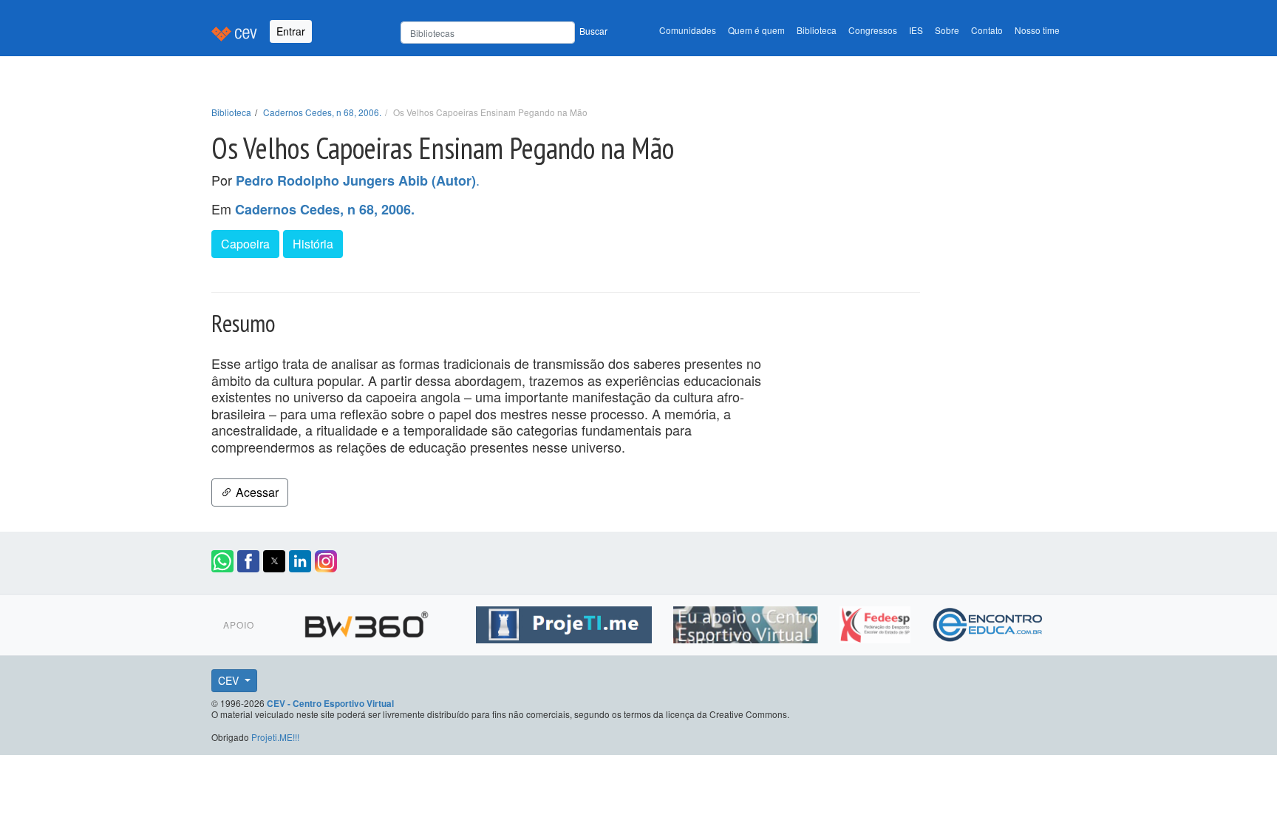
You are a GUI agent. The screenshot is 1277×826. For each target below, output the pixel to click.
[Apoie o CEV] (747, 622)
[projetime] (565, 622)
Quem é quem (756, 30)
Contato (987, 30)
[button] (222, 561)
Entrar (290, 31)
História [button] (313, 243)
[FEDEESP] (877, 622)
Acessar (256, 492)
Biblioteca (817, 30)
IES (916, 30)
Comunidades (687, 30)
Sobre (947, 30)
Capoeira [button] (245, 243)
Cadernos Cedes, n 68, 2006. (322, 112)
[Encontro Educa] (988, 622)
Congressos (872, 30)
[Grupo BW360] (368, 622)
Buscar (593, 30)
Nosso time (1037, 30)
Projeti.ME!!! (275, 737)
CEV (230, 680)
